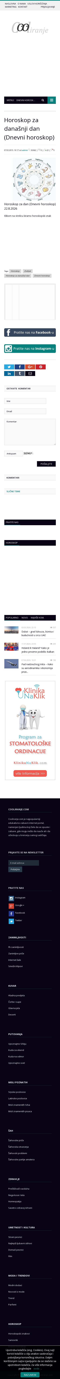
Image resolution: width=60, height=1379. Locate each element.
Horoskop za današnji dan (18, 276)
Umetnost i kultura (21, 1227)
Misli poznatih (18, 1082)
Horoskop (15, 271)
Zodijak (27, 271)
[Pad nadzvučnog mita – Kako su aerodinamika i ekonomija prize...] (11, 663)
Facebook (20, 912)
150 (54, 660)
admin (25, 150)
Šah (10, 1130)
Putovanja (15, 1034)
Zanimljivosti (17, 937)
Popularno (12, 617)
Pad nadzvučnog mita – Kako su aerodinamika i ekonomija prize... (37, 668)
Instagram (20, 897)
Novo (25, 617)
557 (54, 627)
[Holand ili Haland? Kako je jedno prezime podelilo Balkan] (11, 647)
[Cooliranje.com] (30, 28)
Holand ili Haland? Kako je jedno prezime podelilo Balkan (38, 649)
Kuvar (12, 985)
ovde (36, 1368)
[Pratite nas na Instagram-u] (30, 353)
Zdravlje (14, 1179)
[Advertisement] (30, 72)
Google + (19, 905)
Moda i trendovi (19, 1275)
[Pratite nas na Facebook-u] (30, 337)
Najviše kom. (37, 617)
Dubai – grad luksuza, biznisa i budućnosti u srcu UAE (38, 633)
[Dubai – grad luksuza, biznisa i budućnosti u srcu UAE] (11, 629)
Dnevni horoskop (42, 276)
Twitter (18, 920)
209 (54, 644)
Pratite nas (12, 522)
